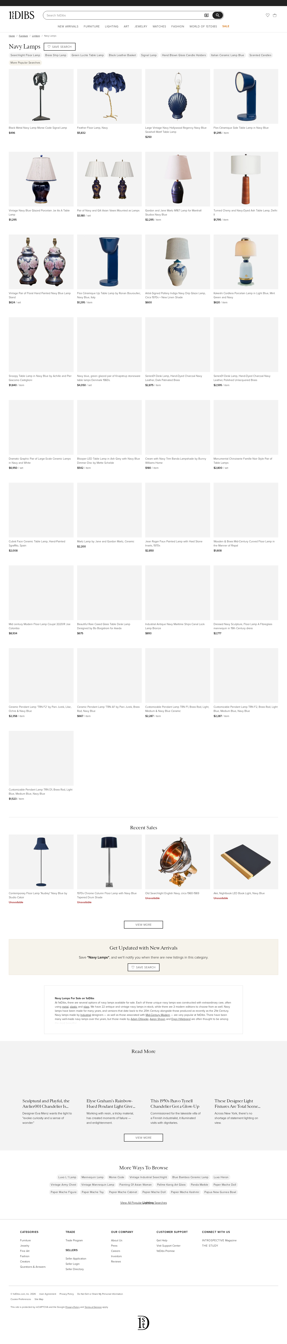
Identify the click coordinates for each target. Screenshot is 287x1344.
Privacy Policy (67, 1293)
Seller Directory (75, 1269)
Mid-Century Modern (158, 1015)
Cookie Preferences (21, 1299)
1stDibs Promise (166, 1251)
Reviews (116, 1261)
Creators (25, 1261)
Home (12, 35)
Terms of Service (93, 1307)
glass (86, 1006)
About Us (116, 1240)
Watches (159, 26)
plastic (73, 1006)
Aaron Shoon (157, 1019)
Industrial (85, 1015)
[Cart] (274, 15)
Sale (225, 26)
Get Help (162, 1240)
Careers (115, 1251)
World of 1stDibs (203, 26)
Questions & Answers (32, 1267)
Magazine (219, 1240)
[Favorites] (267, 15)
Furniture (92, 26)
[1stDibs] (21, 15)
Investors (116, 1256)
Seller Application (76, 1258)
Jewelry (141, 26)
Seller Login (73, 1264)
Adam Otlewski (139, 1019)
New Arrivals (68, 26)
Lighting (112, 26)
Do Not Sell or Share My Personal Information (100, 1293)
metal (65, 1006)
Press (114, 1245)
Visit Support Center (168, 1245)
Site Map (39, 1299)
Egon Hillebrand (181, 1019)
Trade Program (74, 1240)
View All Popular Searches (143, 1202)
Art (126, 26)
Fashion (177, 26)
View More (143, 924)
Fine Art (24, 1251)
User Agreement (47, 1293)
